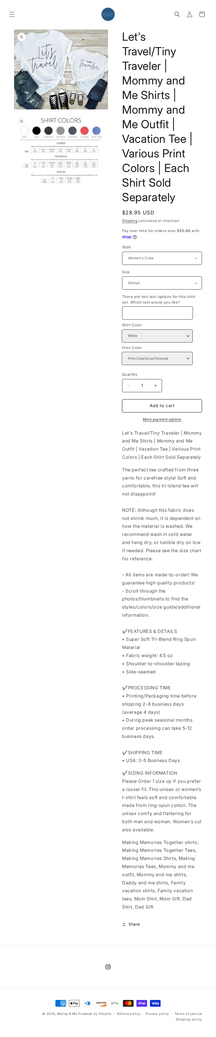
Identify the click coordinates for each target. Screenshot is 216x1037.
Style (126, 247)
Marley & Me (67, 1014)
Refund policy (128, 1014)
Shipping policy (189, 1019)
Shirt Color (132, 325)
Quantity (129, 374)
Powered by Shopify (95, 1014)
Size (126, 272)
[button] (12, 14)
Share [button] (134, 924)
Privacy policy (157, 1014)
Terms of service (188, 1014)
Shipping (130, 221)
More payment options (162, 419)
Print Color (132, 347)
